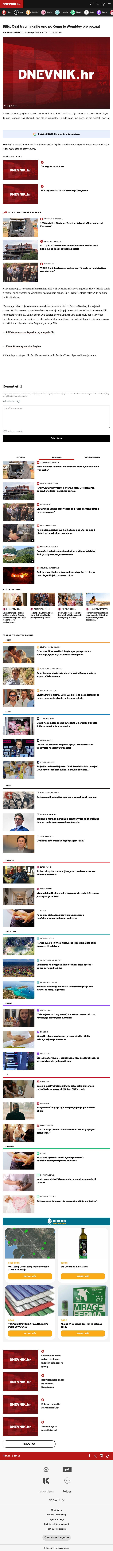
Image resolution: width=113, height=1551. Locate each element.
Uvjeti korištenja (56, 1519)
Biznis (92, 12)
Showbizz (35, 12)
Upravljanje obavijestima (58, 1537)
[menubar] (103, 4)
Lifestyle (49, 12)
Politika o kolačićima (56, 1529)
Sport (21, 12)
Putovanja (64, 12)
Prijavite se (57, 438)
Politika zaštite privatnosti (56, 1524)
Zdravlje (78, 12)
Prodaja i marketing (56, 1515)
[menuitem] (103, 4)
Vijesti (9, 12)
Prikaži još (29, 1444)
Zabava (104, 12)
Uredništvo (56, 1510)
